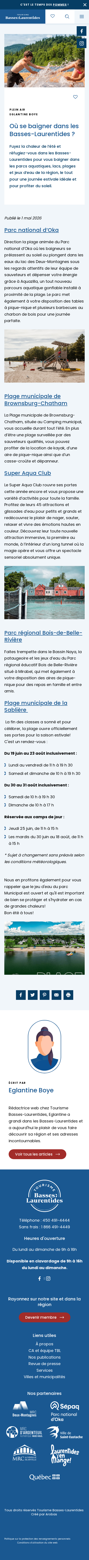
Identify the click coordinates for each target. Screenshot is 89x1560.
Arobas (51, 1514)
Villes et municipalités (44, 1376)
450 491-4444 (56, 1220)
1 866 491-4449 (55, 1227)
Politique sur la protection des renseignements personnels (37, 1538)
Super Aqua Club (27, 473)
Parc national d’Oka (31, 230)
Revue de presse (44, 1363)
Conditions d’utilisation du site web (37, 1542)
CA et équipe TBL (45, 1350)
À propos (44, 1344)
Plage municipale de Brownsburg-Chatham (35, 399)
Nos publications (45, 1357)
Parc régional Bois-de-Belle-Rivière (43, 636)
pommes (60, 4)
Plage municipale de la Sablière (35, 706)
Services (45, 1370)
